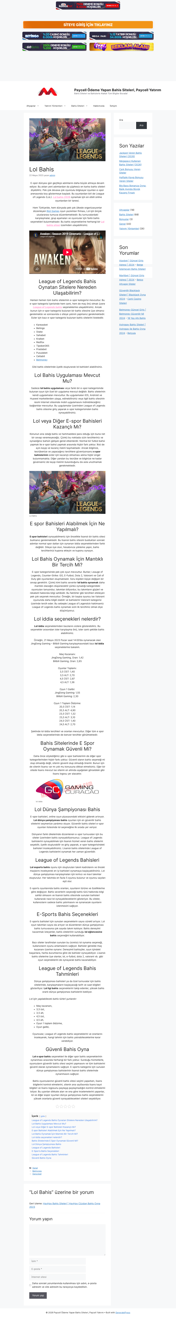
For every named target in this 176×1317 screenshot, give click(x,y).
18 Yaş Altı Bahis (136, 318)
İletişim (113, 106)
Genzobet (37, 1174)
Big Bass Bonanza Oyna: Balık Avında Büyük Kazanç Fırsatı (132, 189)
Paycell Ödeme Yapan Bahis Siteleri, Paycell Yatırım (117, 90)
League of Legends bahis (47, 307)
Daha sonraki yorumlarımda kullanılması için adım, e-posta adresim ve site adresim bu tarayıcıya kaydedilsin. (64, 1285)
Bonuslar (124, 219)
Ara (121, 120)
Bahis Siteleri (77, 106)
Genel (35, 1168)
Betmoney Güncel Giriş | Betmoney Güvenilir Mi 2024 (132, 314)
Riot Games (53, 211)
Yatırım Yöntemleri (53, 106)
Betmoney (41, 359)
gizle (43, 1116)
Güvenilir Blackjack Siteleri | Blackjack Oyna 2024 (132, 294)
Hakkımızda (98, 106)
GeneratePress (123, 1312)
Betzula (131, 333)
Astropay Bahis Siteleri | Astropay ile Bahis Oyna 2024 (132, 328)
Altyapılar (31, 106)
